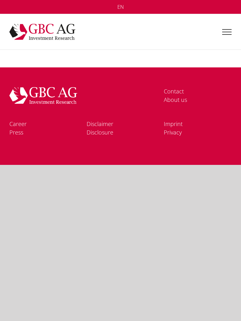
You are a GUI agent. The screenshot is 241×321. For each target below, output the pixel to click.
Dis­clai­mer (100, 124)
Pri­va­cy (173, 132)
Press (16, 132)
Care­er (18, 124)
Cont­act (174, 91)
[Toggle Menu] (227, 32)
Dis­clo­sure (100, 132)
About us (175, 99)
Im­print (173, 124)
